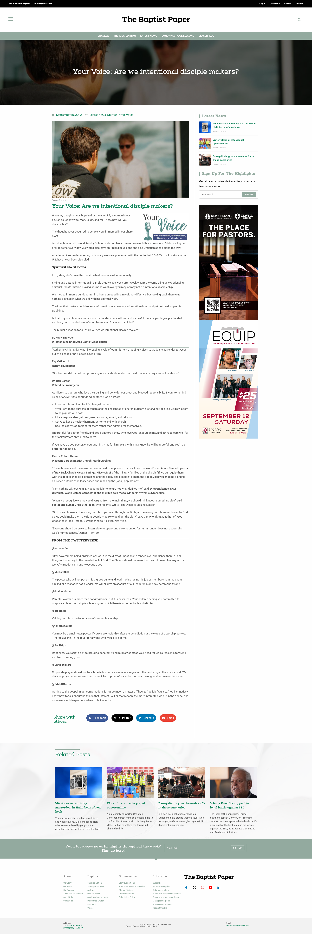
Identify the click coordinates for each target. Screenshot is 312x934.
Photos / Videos (126, 890)
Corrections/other (126, 894)
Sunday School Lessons (178, 35)
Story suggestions (127, 883)
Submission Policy (127, 897)
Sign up (249, 194)
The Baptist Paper (43, 3)
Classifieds (206, 35)
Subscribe (157, 883)
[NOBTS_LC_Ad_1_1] (228, 262)
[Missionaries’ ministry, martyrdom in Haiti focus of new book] (205, 127)
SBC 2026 (103, 35)
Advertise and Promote (73, 894)
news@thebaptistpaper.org (237, 925)
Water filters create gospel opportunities (228, 142)
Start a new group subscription (166, 897)
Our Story (67, 883)
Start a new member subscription (167, 894)
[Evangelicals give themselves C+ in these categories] (205, 160)
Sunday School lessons (97, 897)
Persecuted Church (95, 901)
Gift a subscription (161, 890)
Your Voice (126, 115)
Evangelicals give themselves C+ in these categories (233, 158)
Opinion (112, 115)
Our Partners (68, 890)
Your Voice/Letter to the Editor (132, 886)
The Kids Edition (125, 35)
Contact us (68, 901)
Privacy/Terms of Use (135, 926)
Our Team (67, 886)
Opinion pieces (93, 894)
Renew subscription (161, 886)
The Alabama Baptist (19, 3)
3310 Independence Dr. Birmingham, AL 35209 (73, 926)
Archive (90, 890)
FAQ (155, 926)
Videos (90, 908)
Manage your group (161, 901)
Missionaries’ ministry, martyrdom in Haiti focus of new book (234, 125)
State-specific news (95, 886)
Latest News (148, 35)
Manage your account (162, 904)
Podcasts (91, 904)
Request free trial (160, 908)
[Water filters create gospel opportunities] (205, 143)
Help (149, 926)
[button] (299, 19)
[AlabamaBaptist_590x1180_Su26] (228, 379)
